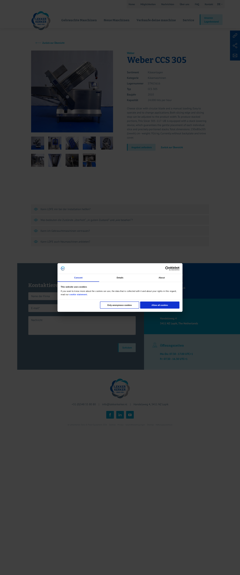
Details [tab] (120, 277)
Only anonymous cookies (119, 305)
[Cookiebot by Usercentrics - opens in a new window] (167, 268)
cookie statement (78, 294)
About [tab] (162, 277)
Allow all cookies (160, 305)
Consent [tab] (78, 277)
